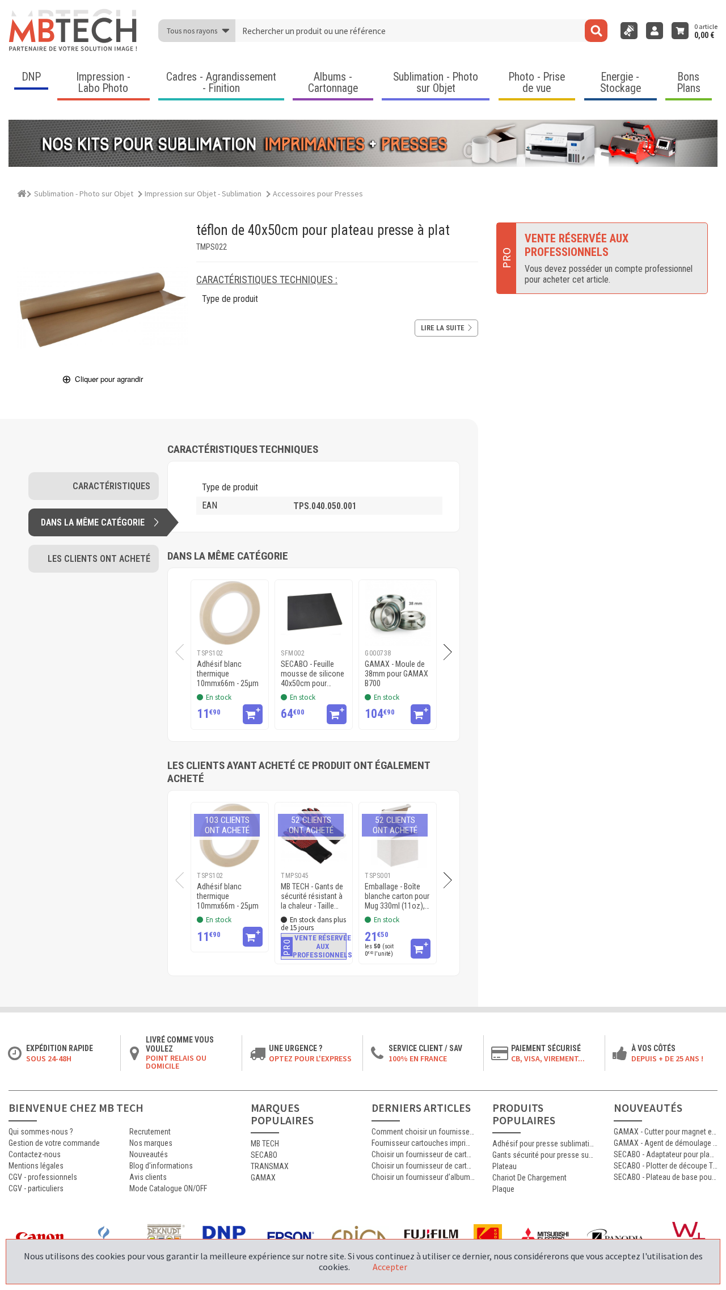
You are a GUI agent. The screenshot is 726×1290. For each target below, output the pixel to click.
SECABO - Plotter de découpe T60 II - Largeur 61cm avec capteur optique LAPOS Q (665, 1165)
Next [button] (452, 652)
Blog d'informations (161, 1165)
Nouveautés (148, 1154)
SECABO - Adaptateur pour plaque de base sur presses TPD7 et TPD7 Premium (665, 1154)
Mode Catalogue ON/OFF (168, 1188)
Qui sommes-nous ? (41, 1131)
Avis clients (148, 1177)
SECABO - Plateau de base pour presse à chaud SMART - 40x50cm (665, 1177)
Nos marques (150, 1143)
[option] (230, 654)
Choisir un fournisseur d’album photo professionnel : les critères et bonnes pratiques (423, 1177)
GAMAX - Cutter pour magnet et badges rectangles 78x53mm (665, 1131)
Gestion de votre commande (54, 1143)
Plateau (504, 1166)
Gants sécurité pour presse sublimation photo (544, 1154)
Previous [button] (175, 652)
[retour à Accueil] (22, 192)
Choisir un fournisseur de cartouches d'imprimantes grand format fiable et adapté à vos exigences (423, 1154)
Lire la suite (443, 327)
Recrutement (150, 1131)
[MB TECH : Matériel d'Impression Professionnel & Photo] (74, 31)
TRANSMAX (270, 1166)
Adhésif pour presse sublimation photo (544, 1143)
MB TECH (265, 1143)
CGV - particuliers (36, 1188)
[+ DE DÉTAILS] (253, 714)
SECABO (264, 1154)
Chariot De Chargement (529, 1177)
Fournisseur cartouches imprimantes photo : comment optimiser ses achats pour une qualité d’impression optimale (423, 1143)
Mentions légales (36, 1165)
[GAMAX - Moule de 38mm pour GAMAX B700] (397, 613)
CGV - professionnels (43, 1177)
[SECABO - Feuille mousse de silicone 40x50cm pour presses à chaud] (314, 613)
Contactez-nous (35, 1154)
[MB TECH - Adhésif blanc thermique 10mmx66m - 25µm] (230, 613)
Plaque (503, 1189)
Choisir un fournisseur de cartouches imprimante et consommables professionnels (423, 1165)
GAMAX (263, 1177)
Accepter (390, 1266)
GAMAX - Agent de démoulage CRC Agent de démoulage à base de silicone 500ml (665, 1143)
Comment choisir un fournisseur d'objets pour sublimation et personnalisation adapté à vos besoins (423, 1131)
